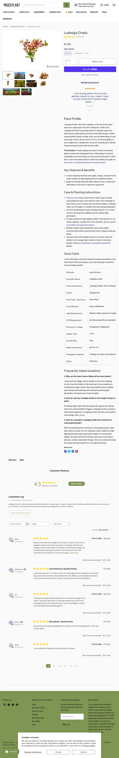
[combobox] (43, 5)
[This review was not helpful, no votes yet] (108, 560)
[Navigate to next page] (76, 666)
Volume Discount (17, 26)
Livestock (24, 12)
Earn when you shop (86, 6)
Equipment (39, 12)
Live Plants (9, 12)
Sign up (66, 724)
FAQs (104, 12)
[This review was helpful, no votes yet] (104, 560)
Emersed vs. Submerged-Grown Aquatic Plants (84, 163)
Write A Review (76, 484)
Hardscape (55, 12)
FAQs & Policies (8, 742)
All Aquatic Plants (38, 708)
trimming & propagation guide (94, 243)
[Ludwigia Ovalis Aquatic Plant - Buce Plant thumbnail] (8, 75)
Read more (74, 553)
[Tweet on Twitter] (69, 451)
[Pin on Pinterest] (76, 451)
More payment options (90, 75)
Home (5, 26)
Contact (35, 714)
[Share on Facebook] (65, 451)
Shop (34, 704)
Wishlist (94, 12)
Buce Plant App (37, 718)
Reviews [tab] (12, 460)
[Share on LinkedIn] (72, 451)
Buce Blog (81, 12)
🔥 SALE (69, 12)
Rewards (7, 19)
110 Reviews (80, 37)
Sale (33, 725)
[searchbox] (17, 524)
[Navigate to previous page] (43, 666)
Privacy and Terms (9, 745)
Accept (58, 752)
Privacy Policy (89, 746)
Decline (83, 752)
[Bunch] (68, 56)
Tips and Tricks (37, 711)
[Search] (66, 5)
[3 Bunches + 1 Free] (82, 56)
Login (106, 5)
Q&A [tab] (22, 460)
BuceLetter (36, 721)
